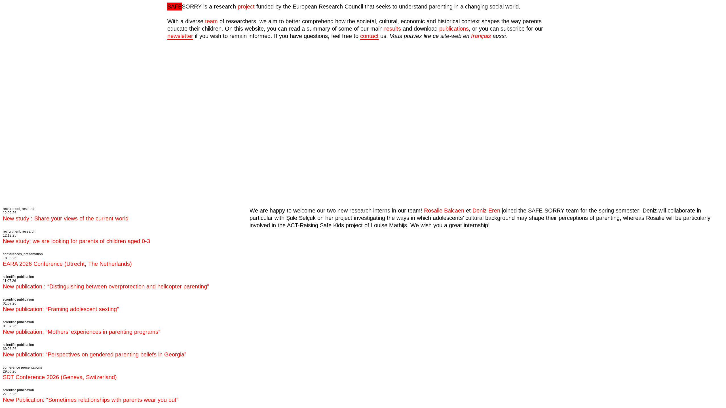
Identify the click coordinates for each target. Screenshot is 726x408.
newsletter (180, 36)
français (481, 36)
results (392, 29)
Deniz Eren (486, 210)
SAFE (174, 6)
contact (369, 36)
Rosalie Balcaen (444, 210)
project (246, 6)
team (211, 21)
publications (454, 29)
